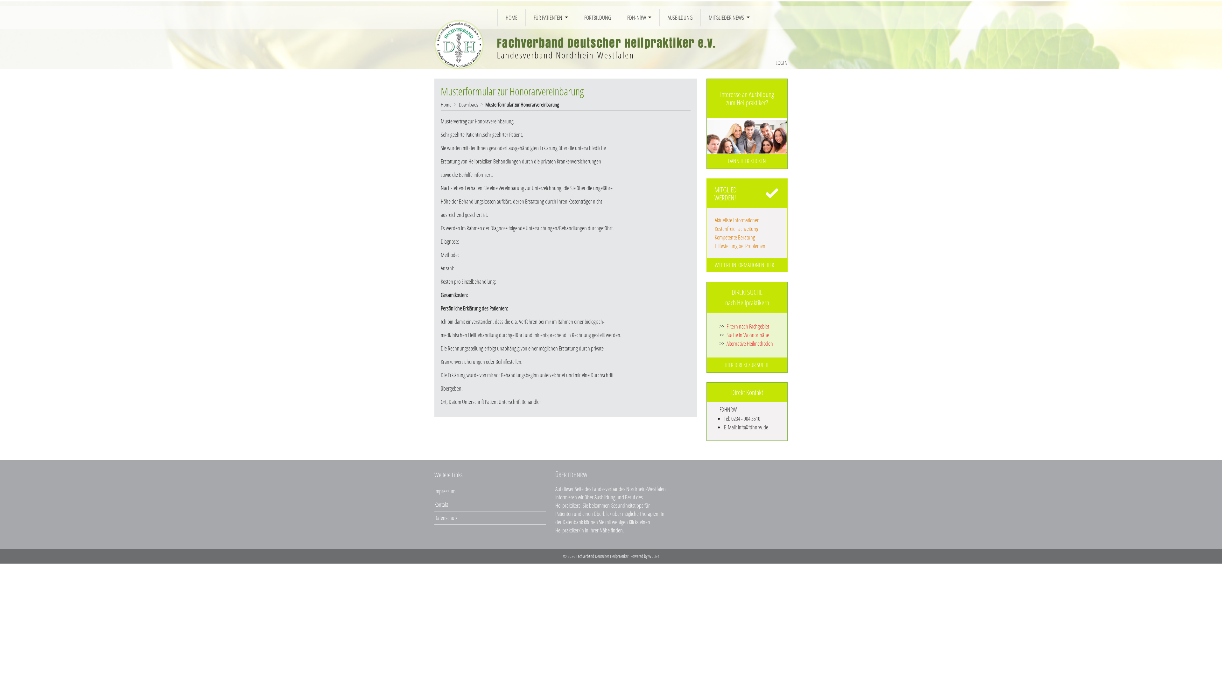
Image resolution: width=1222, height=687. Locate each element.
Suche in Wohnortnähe (744, 335)
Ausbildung (680, 17)
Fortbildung (597, 17)
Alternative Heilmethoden (746, 343)
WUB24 (653, 556)
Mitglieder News (727, 17)
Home (511, 17)
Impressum (444, 491)
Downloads (468, 104)
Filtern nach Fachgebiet (744, 326)
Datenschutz (445, 518)
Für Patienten (548, 17)
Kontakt (441, 504)
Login (782, 62)
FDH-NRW (637, 17)
